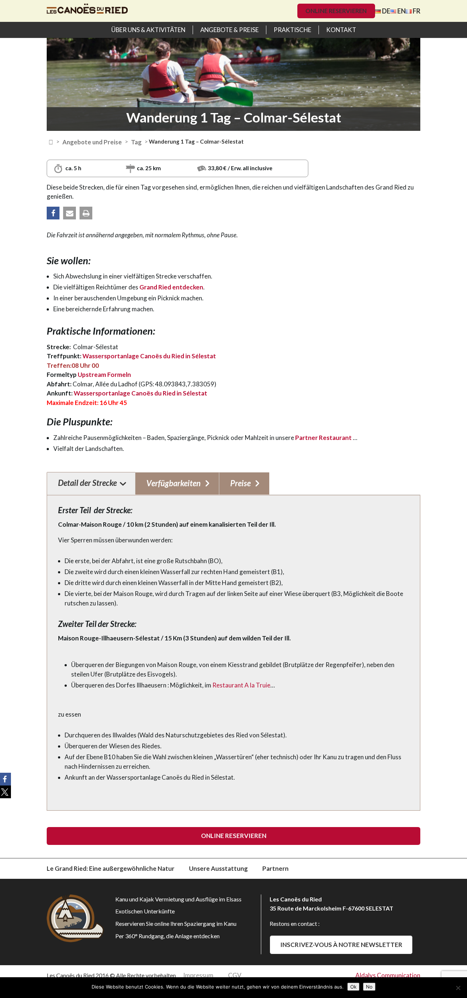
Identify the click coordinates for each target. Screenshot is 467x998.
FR (416, 11)
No (369, 987)
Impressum (198, 975)
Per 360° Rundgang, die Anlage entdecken (167, 935)
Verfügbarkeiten (173, 483)
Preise (240, 483)
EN (401, 11)
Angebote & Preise (229, 30)
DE (385, 11)
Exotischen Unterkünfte (145, 911)
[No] (458, 987)
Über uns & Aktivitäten (148, 30)
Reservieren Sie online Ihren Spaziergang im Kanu (175, 923)
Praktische (292, 30)
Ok (353, 987)
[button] (53, 213)
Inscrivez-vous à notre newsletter (341, 944)
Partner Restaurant (324, 437)
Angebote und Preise (92, 142)
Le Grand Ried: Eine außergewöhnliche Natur (110, 868)
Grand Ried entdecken (171, 287)
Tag (136, 142)
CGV (235, 975)
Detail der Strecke (87, 483)
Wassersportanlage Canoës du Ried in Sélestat (149, 356)
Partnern (275, 868)
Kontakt (341, 30)
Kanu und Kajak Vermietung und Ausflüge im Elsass (178, 899)
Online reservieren (336, 10)
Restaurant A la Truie (241, 685)
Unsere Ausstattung (218, 868)
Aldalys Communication (387, 975)
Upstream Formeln (104, 374)
